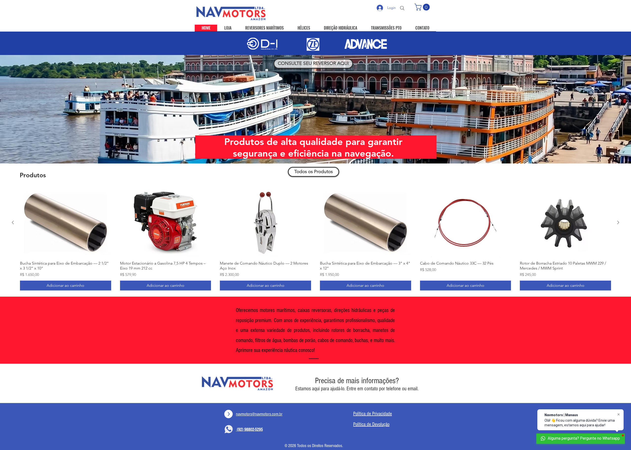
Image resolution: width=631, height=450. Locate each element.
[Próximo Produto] (618, 222)
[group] (315, 239)
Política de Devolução (371, 424)
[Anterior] (28, 109)
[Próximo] (603, 109)
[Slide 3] (315, 151)
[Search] (402, 8)
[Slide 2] (320, 151)
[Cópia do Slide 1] (311, 151)
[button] (423, 7)
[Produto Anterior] (13, 222)
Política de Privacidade (372, 413)
